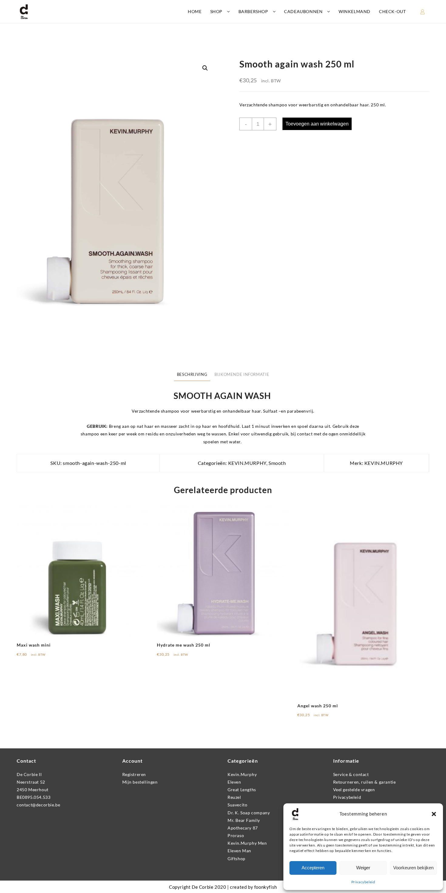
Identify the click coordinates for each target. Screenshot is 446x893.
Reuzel (234, 797)
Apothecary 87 (243, 827)
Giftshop (236, 858)
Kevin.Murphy (242, 774)
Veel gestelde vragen (354, 789)
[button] (434, 814)
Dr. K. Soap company (249, 812)
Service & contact (351, 774)
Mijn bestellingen (140, 782)
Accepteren (313, 867)
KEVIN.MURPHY (247, 463)
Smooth (277, 463)
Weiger (363, 867)
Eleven (234, 782)
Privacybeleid (363, 882)
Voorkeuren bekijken (413, 867)
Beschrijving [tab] (192, 374)
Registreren (134, 774)
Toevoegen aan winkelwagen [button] (50, 656)
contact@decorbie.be (38, 804)
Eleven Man (239, 850)
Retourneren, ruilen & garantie (364, 782)
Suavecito (237, 804)
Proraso (236, 835)
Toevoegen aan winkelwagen (317, 123)
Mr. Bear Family (244, 820)
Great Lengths (242, 789)
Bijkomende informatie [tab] (242, 374)
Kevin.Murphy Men (247, 843)
